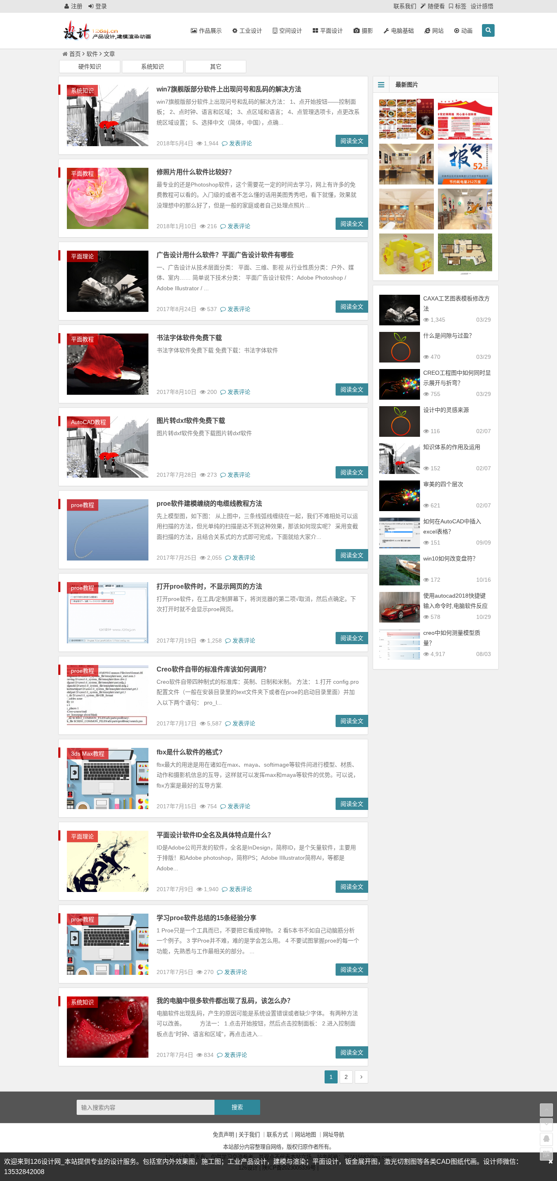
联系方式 (277, 1135)
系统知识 (152, 66)
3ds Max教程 (87, 753)
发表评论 (240, 143)
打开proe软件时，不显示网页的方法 (209, 586)
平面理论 (82, 256)
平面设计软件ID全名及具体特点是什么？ (215, 835)
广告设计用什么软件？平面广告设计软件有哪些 (225, 254)
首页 (75, 54)
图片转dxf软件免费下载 (191, 420)
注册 (76, 6)
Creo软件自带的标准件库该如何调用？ (213, 669)
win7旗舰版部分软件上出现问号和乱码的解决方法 (229, 89)
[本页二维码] (546, 1154)
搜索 (237, 1107)
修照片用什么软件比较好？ (196, 172)
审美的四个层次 (443, 484)
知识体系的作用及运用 (451, 447)
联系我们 (404, 6)
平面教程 (82, 173)
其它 (215, 66)
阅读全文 (351, 141)
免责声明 (223, 1135)
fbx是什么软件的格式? (190, 752)
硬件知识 (89, 66)
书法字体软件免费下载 (189, 337)
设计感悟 (482, 6)
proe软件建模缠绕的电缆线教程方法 (209, 503)
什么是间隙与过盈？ (449, 335)
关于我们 (249, 1135)
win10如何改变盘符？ (450, 558)
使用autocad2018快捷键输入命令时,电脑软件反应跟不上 (455, 605)
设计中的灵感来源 (446, 410)
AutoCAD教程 (88, 422)
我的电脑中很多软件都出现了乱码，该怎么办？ (225, 1000)
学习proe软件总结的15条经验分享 (206, 917)
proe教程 (82, 505)
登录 (101, 6)
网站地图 (305, 1135)
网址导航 (333, 1135)
